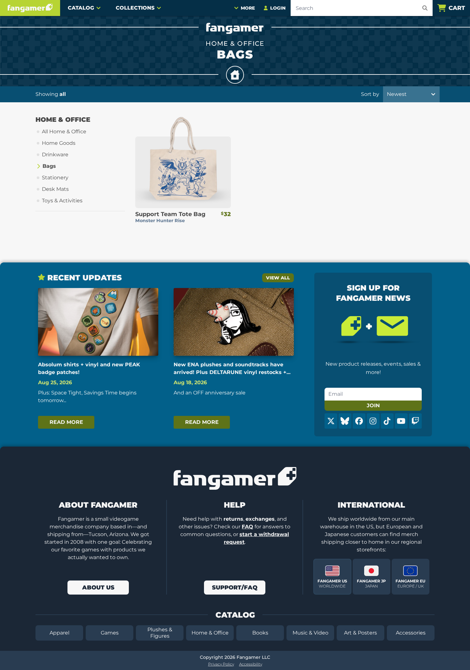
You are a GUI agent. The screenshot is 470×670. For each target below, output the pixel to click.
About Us (98, 587)
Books (260, 633)
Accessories (411, 633)
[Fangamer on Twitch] (415, 421)
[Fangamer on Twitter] (331, 421)
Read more (66, 422)
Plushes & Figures (159, 633)
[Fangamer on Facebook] (359, 421)
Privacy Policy (221, 664)
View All (278, 278)
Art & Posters (360, 633)
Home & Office (210, 633)
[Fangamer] (30, 8)
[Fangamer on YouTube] (401, 421)
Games (110, 633)
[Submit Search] (425, 8)
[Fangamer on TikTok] (387, 421)
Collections (135, 8)
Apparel (59, 633)
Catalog (81, 8)
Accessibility (250, 664)
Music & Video (310, 633)
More (248, 8)
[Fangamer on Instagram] (373, 421)
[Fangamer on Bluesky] (345, 421)
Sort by (370, 94)
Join (373, 405)
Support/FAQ (234, 587)
